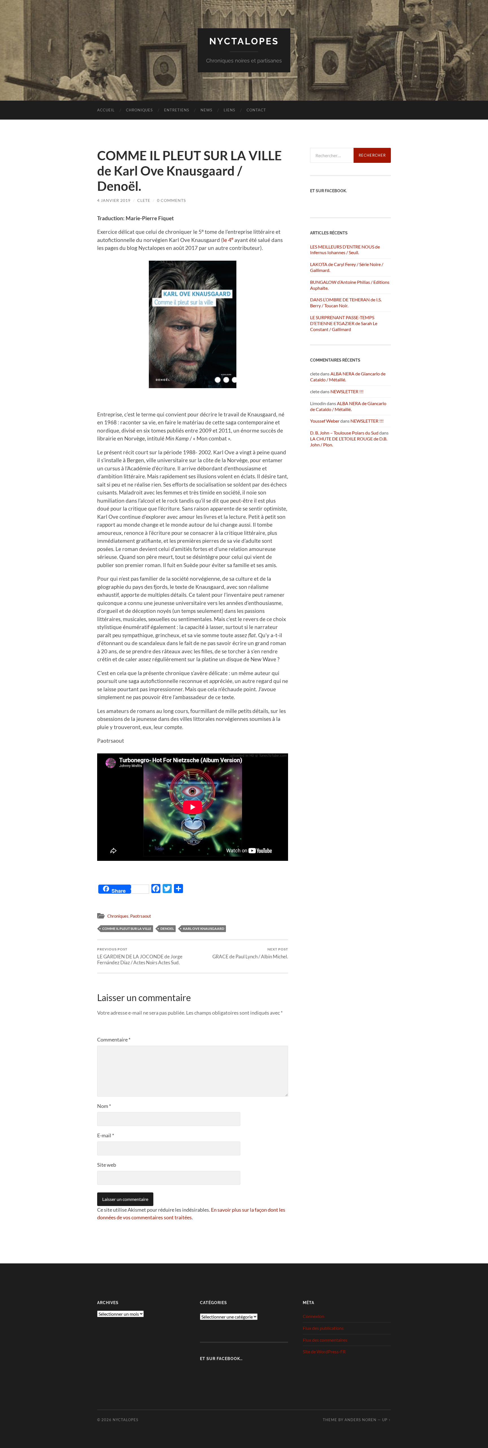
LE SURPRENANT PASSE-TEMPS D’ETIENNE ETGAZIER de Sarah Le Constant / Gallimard (343, 323)
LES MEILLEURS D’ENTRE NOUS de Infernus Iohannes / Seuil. (345, 249)
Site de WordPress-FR (324, 1351)
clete (143, 200)
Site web (106, 1165)
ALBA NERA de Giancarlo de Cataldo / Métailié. (348, 406)
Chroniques (139, 110)
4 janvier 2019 (113, 200)
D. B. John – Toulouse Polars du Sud (344, 432)
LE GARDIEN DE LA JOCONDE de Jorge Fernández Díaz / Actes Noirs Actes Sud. (139, 956)
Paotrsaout (140, 915)
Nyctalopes (244, 41)
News (206, 110)
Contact (256, 110)
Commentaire (113, 1039)
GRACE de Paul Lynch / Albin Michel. (250, 953)
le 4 (227, 240)
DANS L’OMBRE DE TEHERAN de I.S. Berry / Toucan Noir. (346, 302)
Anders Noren (360, 1419)
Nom (104, 1106)
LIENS (229, 110)
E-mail (105, 1135)
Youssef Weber (324, 420)
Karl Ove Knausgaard (203, 928)
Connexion (313, 1316)
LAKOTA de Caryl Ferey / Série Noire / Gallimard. (346, 267)
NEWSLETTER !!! (346, 391)
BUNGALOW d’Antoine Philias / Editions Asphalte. (349, 285)
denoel (167, 928)
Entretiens (176, 110)
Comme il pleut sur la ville (126, 928)
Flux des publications (323, 1328)
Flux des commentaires (325, 1340)
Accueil (106, 110)
